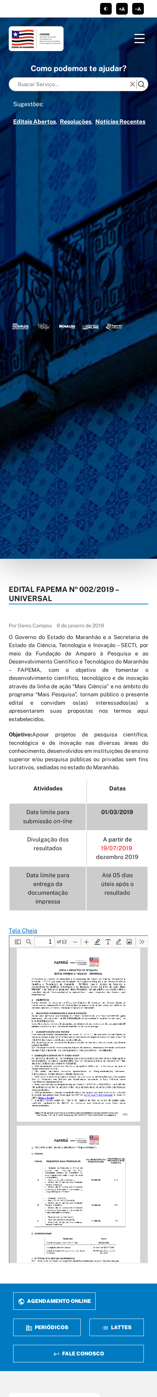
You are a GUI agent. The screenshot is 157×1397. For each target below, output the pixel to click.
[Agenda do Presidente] (114, 326)
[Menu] (139, 38)
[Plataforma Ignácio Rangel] (43, 326)
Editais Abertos (34, 121)
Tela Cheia (23, 930)
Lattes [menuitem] (120, 1327)
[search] (141, 84)
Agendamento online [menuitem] (58, 1301)
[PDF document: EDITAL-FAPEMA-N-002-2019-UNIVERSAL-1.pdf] (78, 1099)
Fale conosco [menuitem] (82, 1353)
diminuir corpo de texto (138, 9)
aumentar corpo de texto (122, 9)
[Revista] (67, 326)
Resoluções (75, 121)
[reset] (132, 84)
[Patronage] (20, 326)
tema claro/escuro (106, 9)
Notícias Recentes (120, 121)
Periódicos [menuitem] (51, 1327)
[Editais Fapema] (90, 326)
